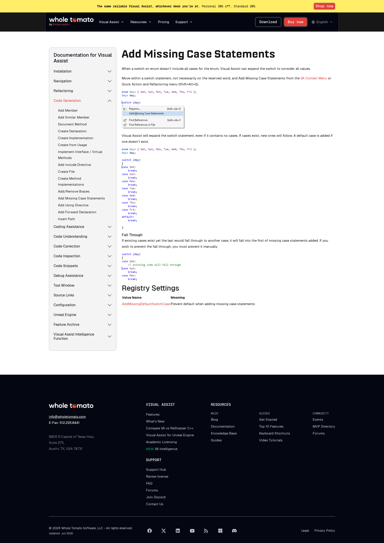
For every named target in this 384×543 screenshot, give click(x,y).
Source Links (64, 295)
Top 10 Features (271, 426)
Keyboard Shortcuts (274, 433)
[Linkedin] (177, 530)
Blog (214, 419)
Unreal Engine (65, 314)
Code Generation (67, 100)
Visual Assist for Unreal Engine (170, 435)
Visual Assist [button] (109, 22)
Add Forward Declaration (77, 212)
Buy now (295, 22)
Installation (63, 71)
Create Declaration (72, 131)
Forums (319, 433)
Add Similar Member (74, 117)
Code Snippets (66, 265)
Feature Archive (66, 324)
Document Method (72, 124)
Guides (216, 440)
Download (268, 22)
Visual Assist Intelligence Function (74, 336)
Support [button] (181, 22)
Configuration (65, 305)
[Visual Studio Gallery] (220, 530)
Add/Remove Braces (74, 191)
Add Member (68, 110)
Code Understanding (70, 236)
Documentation (223, 426)
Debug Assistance (68, 275)
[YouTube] (192, 530)
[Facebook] (149, 530)
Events (318, 419)
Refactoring (63, 90)
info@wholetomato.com (67, 416)
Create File (66, 171)
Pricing (163, 22)
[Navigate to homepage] (71, 19)
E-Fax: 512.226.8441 (64, 422)
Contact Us (154, 504)
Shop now (324, 6)
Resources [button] (138, 22)
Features (153, 414)
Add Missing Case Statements (81, 198)
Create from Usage (72, 145)
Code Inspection (67, 256)
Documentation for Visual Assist (83, 58)
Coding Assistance (69, 226)
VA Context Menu (313, 78)
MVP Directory (324, 426)
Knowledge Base (224, 433)
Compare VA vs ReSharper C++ (169, 428)
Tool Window (64, 285)
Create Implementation (75, 138)
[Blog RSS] (206, 530)
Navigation (63, 81)
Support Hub (156, 469)
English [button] (322, 22)
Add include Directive (74, 165)
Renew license (157, 476)
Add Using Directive (73, 205)
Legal (305, 531)
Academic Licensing (161, 442)
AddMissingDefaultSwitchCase (146, 304)
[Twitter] (163, 530)
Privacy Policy (324, 531)
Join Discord (156, 497)
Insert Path (66, 219)
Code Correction (67, 246)
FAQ (149, 483)
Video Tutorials (270, 440)
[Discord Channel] (234, 530)
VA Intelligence (161, 449)
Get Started (268, 419)
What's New (155, 421)
